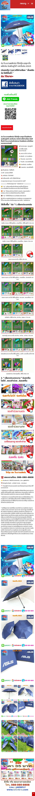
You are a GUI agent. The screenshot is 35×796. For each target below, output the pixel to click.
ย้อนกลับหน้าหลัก (7, 128)
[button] (32, 4)
